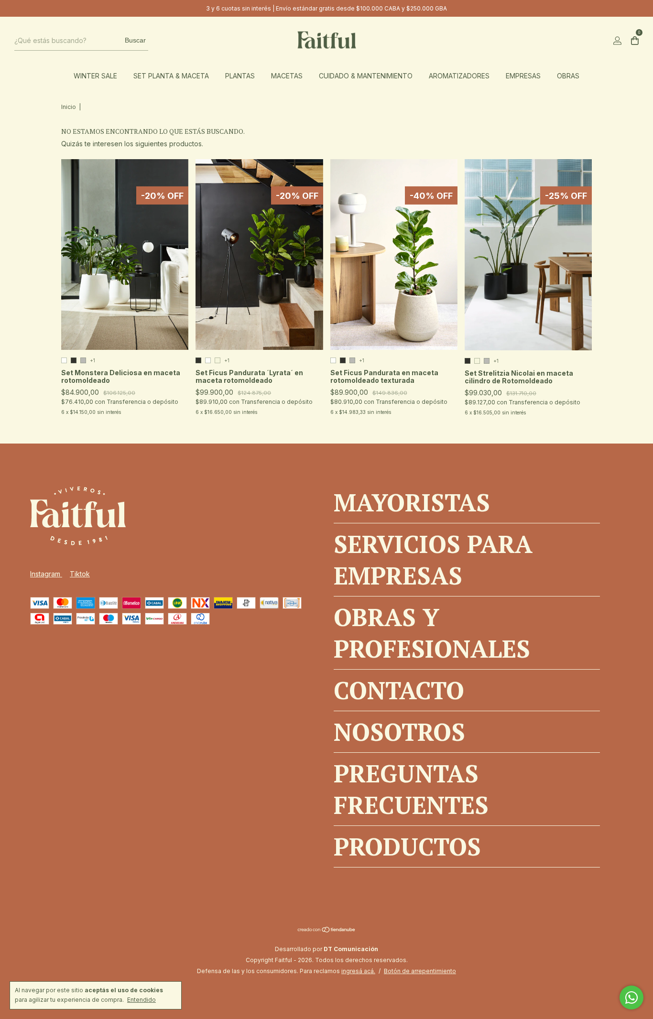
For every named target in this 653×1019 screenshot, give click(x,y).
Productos (407, 846)
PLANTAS (240, 76)
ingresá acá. (358, 971)
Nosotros (399, 732)
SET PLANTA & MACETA (171, 76)
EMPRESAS (523, 76)
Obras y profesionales (432, 632)
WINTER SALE (95, 76)
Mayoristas (412, 502)
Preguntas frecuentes (411, 789)
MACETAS (287, 76)
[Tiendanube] (327, 930)
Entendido (141, 999)
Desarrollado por (326, 949)
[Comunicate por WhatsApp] (631, 997)
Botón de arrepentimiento (420, 971)
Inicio (68, 106)
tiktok (80, 574)
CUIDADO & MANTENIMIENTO (366, 76)
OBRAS (568, 76)
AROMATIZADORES (459, 76)
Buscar (135, 40)
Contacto (399, 690)
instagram (46, 574)
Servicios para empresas (433, 559)
